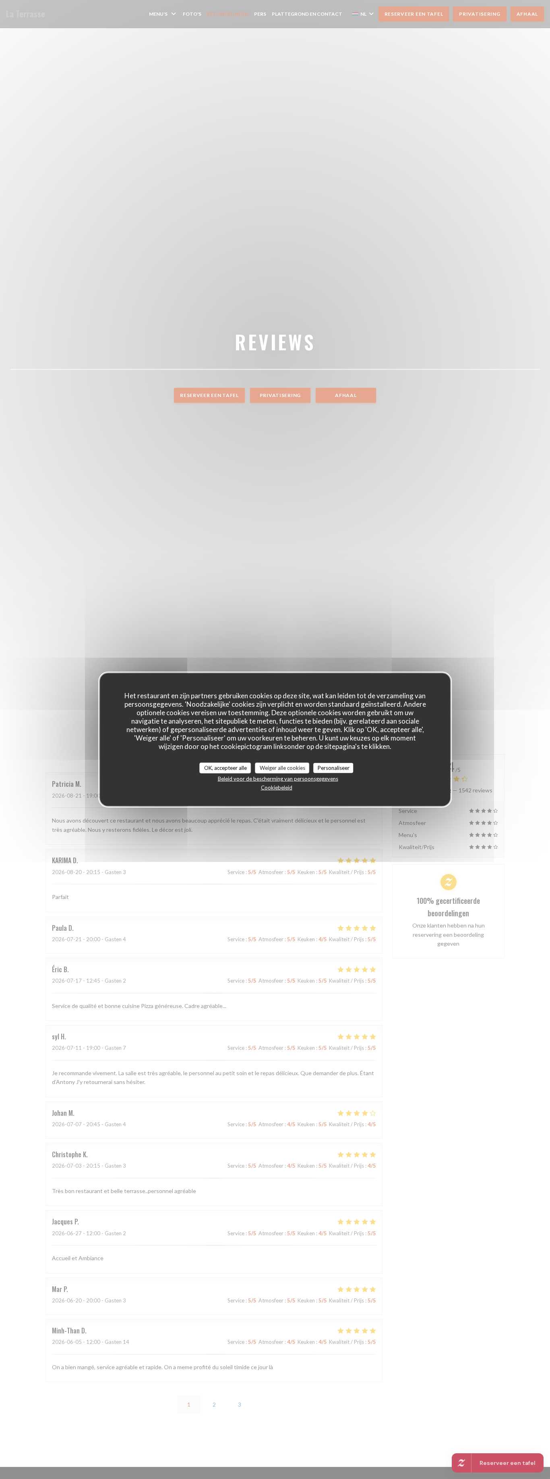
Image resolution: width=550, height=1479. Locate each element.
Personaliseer (333, 767)
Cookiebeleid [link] (276, 787)
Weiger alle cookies (282, 767)
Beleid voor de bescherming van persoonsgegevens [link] (278, 778)
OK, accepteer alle (225, 767)
